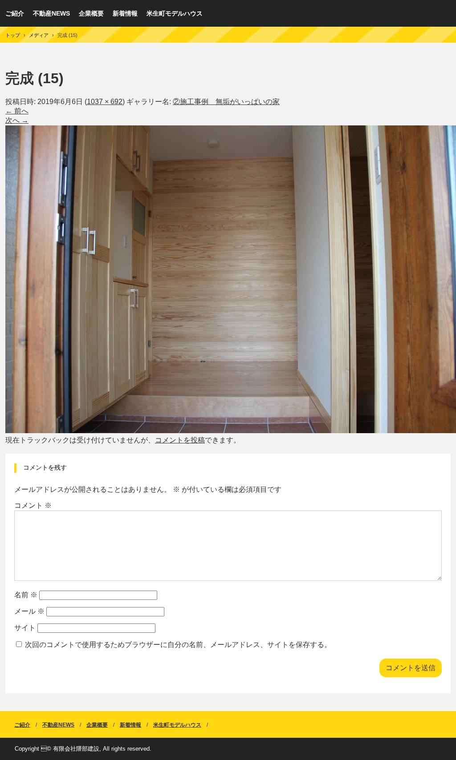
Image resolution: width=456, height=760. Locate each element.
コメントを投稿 (180, 440)
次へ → (16, 120)
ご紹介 (14, 13)
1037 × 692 (104, 101)
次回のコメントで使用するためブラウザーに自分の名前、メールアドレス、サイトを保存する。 (178, 644)
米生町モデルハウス (175, 13)
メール (29, 611)
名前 (25, 595)
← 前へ (16, 111)
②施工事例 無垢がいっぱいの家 (226, 101)
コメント (33, 505)
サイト (25, 627)
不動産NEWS (51, 13)
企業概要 (91, 13)
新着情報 (125, 13)
